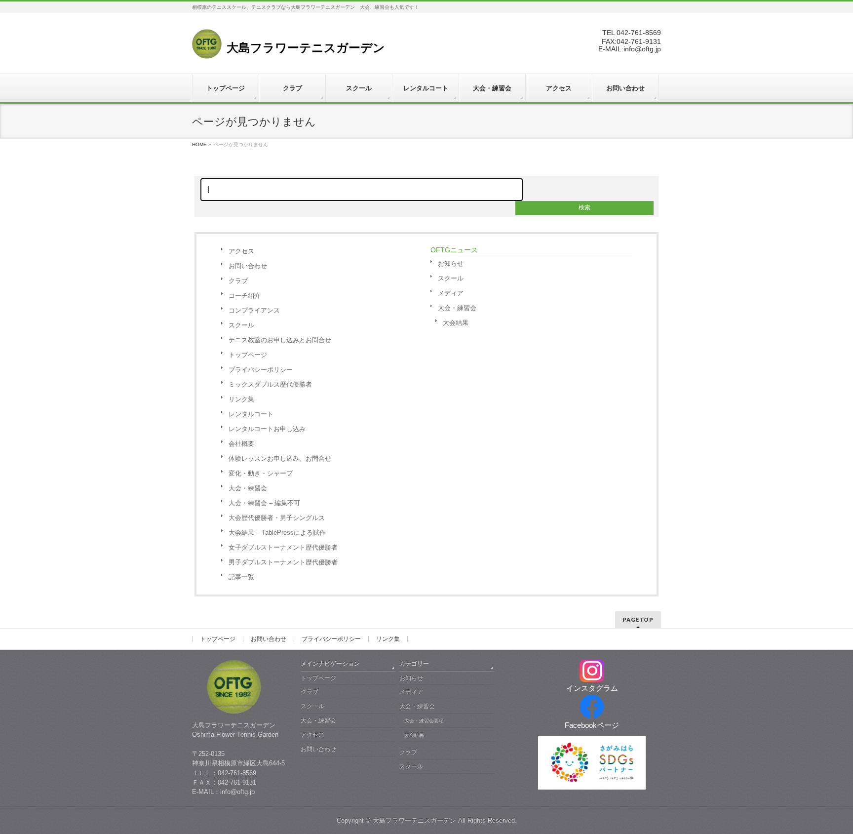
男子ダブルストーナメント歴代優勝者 (283, 562)
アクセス (241, 251)
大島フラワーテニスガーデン (414, 820)
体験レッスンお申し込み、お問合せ (280, 458)
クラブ (238, 280)
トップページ (248, 354)
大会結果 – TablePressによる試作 (277, 532)
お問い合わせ (248, 266)
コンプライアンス (254, 310)
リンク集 (241, 399)
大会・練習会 (248, 488)
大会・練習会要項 (424, 720)
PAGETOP (638, 619)
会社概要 (241, 443)
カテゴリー (414, 663)
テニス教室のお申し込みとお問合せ (280, 340)
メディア (451, 293)
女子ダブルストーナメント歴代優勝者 (283, 547)
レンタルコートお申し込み (267, 429)
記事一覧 (241, 577)
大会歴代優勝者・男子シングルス (277, 517)
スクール (241, 325)
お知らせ (451, 263)
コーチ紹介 (245, 295)
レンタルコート (251, 414)
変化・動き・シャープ (261, 473)
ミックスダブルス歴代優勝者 (270, 384)
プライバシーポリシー (261, 369)
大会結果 (455, 322)
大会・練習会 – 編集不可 (264, 503)
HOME (199, 144)
